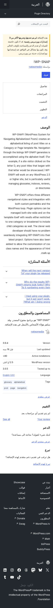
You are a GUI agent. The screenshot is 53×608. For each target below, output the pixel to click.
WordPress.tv (41, 523)
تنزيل (46, 75)
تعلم (48, 507)
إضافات (21, 492)
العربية (40, 562)
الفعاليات (20, 513)
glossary (8, 382)
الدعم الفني (44, 513)
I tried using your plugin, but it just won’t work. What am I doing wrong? (36, 299)
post (6, 388)
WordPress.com (40, 533)
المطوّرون (45, 518)
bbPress (45, 543)
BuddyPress (43, 549)
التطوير (43, 109)
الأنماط (21, 498)
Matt (46, 538)
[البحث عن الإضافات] (19, 24)
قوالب (22, 487)
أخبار (47, 487)
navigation (21, 388)
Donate (19, 518)
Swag (20, 523)
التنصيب (43, 101)
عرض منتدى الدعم (41, 441)
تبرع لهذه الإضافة (41, 463)
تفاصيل (43, 86)
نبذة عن (46, 482)
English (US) (9, 375)
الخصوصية (45, 498)
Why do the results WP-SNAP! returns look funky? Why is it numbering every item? (33, 284)
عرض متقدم (44, 396)
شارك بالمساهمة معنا (14, 507)
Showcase (19, 482)
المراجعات (42, 93)
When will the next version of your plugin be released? (35, 272)
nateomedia (35, 66)
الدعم (44, 117)
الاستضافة (45, 492)
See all (6, 419)
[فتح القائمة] (4, 4)
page (12, 388)
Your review (43, 419)
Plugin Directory (42, 13)
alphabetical (19, 382)
